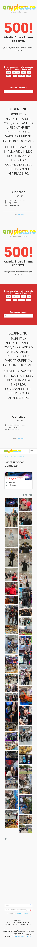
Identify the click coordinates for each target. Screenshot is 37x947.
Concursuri (21, 75)
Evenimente (16, 72)
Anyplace (19, 7)
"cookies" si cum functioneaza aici (22, 936)
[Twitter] (22, 196)
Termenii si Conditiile (22, 913)
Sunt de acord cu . (17, 913)
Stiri (15, 75)
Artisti (28, 75)
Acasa (8, 72)
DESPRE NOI (18, 920)
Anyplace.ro (20, 214)
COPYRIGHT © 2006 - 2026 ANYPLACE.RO (18, 924)
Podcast (8, 75)
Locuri (23, 72)
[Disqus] (20, 864)
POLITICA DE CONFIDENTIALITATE (18, 922)
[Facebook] (18, 196)
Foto (29, 72)
